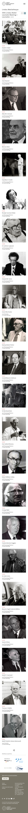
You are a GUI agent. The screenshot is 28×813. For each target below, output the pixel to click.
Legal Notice (4, 784)
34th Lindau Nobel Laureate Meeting (9, 14)
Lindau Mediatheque (10, 9)
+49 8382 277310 (21, 793)
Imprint (3, 783)
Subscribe (5, 778)
